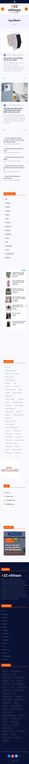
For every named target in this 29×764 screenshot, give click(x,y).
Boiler (16, 373)
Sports (7, 238)
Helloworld (9, 55)
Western (7, 257)
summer (18, 433)
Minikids (19, 411)
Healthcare (21, 399)
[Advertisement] (14, 340)
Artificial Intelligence (11, 370)
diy (15, 383)
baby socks (9, 373)
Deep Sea (8, 383)
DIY (6, 199)
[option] (14, 543)
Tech (6, 242)
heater (7, 402)
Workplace (18, 452)
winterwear (8, 452)
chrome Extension (10, 380)
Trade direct (9, 440)
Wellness (17, 446)
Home (14, 24)
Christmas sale (10, 377)
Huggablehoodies (17, 402)
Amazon (8, 367)
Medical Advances (10, 408)
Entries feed (9, 496)
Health (7, 214)
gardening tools (18, 392)
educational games (11, 389)
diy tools (8, 386)
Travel (7, 249)
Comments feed (10, 500)
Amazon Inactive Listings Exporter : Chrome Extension (13, 547)
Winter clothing (17, 449)
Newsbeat (8, 234)
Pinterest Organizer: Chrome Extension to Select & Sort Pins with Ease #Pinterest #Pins (14, 140)
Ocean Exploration (10, 421)
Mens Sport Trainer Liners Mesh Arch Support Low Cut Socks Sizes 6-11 (14, 167)
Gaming (7, 211)
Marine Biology (19, 405)
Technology (8, 246)
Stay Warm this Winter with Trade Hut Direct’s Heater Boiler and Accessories (13, 110)
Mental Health (9, 411)
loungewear (9, 405)
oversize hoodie (10, 424)
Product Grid (9, 433)
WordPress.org (10, 504)
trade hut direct (20, 440)
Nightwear (8, 418)
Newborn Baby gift (18, 415)
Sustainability (9, 437)
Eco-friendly (17, 386)
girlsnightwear (9, 396)
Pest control (17, 430)
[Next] (24, 527)
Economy (8, 203)
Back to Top (15, 760)
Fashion (7, 207)
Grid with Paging (10, 399)
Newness (8, 230)
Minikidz (8, 415)
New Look (8, 226)
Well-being (8, 446)
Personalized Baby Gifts (12, 427)
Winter (7, 449)
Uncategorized (9, 253)
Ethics (21, 389)
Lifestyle (7, 222)
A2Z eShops (11, 575)
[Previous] (21, 527)
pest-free (8, 430)
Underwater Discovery (11, 443)
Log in (8, 492)
